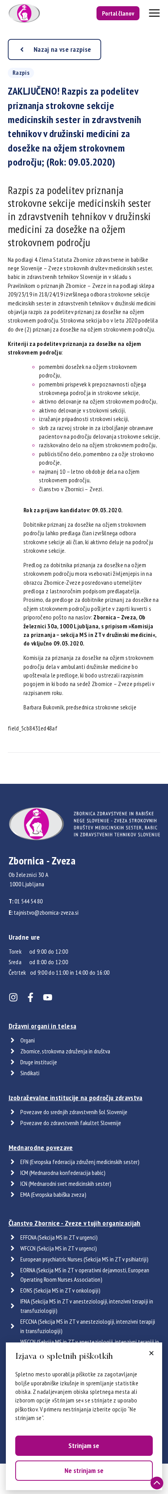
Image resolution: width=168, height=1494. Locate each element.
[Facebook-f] (30, 997)
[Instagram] (13, 997)
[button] (151, 1353)
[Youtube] (47, 997)
